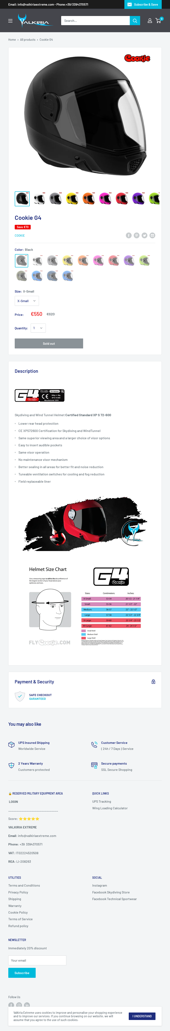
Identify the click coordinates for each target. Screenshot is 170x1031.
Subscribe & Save (146, 4)
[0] (158, 20)
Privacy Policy (18, 892)
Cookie (20, 235)
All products (27, 39)
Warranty (15, 906)
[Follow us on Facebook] (11, 1005)
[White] (37, 260)
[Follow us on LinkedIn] (27, 1005)
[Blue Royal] (67, 276)
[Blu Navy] (52, 276)
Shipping (14, 899)
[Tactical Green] (21, 276)
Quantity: (21, 328)
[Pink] (98, 260)
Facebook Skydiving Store (111, 892)
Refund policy (18, 926)
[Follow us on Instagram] (19, 1005)
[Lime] (144, 260)
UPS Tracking (101, 801)
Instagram (99, 885)
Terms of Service (20, 919)
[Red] (113, 260)
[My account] (150, 20)
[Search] (135, 20)
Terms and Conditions (24, 885)
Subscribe (22, 973)
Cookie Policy (18, 912)
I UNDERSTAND (142, 1016)
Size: (24, 291)
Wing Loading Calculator (110, 808)
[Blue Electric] (37, 276)
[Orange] (83, 260)
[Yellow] (67, 260)
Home (12, 39)
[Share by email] (152, 235)
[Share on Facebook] (129, 235)
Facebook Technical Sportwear (114, 899)
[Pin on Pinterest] (137, 235)
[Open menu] (10, 20)
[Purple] (129, 260)
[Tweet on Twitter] (144, 235)
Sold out (49, 343)
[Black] (21, 260)
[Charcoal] (52, 260)
